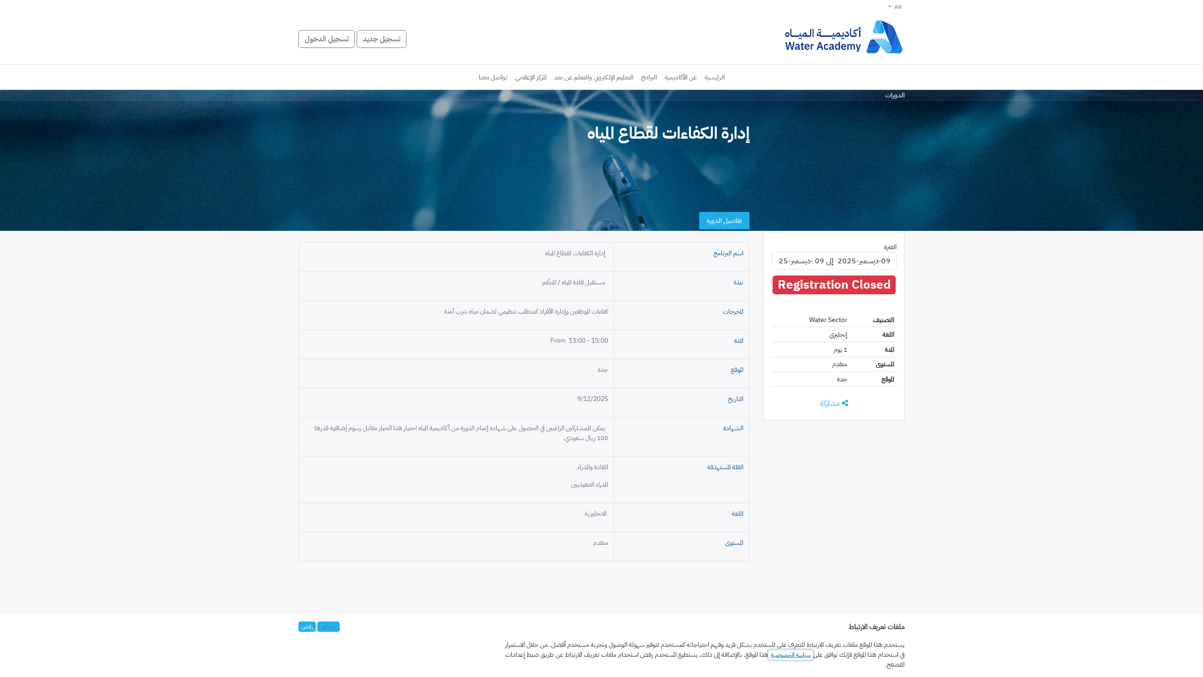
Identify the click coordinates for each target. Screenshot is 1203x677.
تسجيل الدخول (327, 39)
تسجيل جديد (381, 39)
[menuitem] (714, 77)
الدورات (895, 95)
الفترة (890, 247)
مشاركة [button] (831, 403)
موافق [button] (328, 626)
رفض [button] (307, 626)
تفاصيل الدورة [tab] (724, 221)
